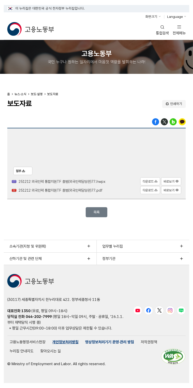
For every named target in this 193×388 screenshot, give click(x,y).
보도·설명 (37, 94)
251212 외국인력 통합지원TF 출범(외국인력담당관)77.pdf (61, 190)
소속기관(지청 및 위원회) (27, 246)
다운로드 (148, 181)
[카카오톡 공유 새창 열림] (182, 121)
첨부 (18, 171)
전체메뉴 (179, 30)
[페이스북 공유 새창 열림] (155, 121)
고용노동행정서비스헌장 (27, 342)
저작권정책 (149, 342)
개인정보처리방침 (65, 342)
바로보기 (169, 181)
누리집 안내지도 (21, 351)
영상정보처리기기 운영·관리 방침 (109, 342)
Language (175, 17)
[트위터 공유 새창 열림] (164, 121)
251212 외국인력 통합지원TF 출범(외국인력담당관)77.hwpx (62, 181)
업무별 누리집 (112, 246)
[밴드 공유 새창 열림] (173, 121)
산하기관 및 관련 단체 (25, 258)
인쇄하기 (176, 104)
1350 (25, 310)
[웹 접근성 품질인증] (173, 356)
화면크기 (151, 17)
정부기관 (108, 258)
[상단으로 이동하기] (180, 380)
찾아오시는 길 (50, 351)
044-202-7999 (39, 316)
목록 (96, 212)
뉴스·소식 (20, 94)
